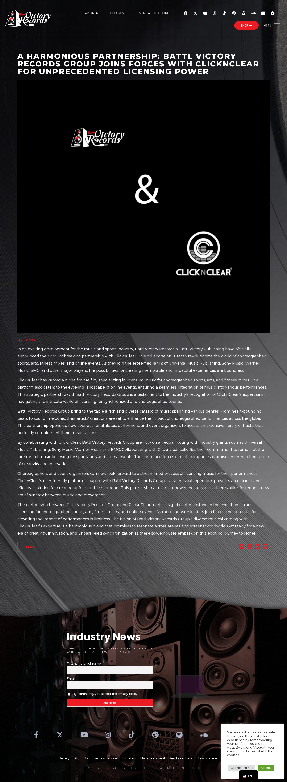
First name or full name (84, 663)
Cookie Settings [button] (242, 767)
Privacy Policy (69, 758)
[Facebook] (186, 13)
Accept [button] (266, 767)
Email (71, 679)
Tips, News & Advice (151, 13)
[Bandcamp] (272, 13)
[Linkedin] (263, 13)
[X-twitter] (195, 13)
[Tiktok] (224, 13)
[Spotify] (244, 13)
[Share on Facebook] (242, 547)
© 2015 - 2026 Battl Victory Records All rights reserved (143, 768)
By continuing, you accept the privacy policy (105, 694)
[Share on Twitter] (250, 547)
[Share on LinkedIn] (258, 547)
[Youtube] (205, 13)
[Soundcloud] (253, 13)
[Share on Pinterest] (266, 547)
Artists (91, 13)
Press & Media (206, 758)
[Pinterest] (234, 13)
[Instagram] (215, 13)
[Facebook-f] (36, 734)
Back (31, 547)
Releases (116, 13)
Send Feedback (180, 758)
